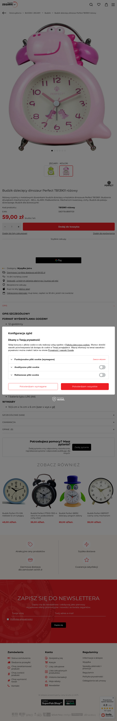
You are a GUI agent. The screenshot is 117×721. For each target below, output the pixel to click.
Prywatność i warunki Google (61, 350)
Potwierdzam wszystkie (84, 386)
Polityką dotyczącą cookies (77, 345)
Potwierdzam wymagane (33, 386)
